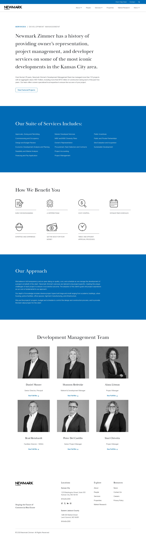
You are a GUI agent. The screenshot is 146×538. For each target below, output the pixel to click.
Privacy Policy (118, 500)
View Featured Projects (26, 90)
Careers (116, 496)
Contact (132, 2)
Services (98, 8)
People (88, 8)
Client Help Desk (121, 2)
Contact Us (118, 492)
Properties (110, 8)
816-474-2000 (65, 499)
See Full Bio (33, 396)
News (136, 8)
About (78, 8)
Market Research (124, 8)
